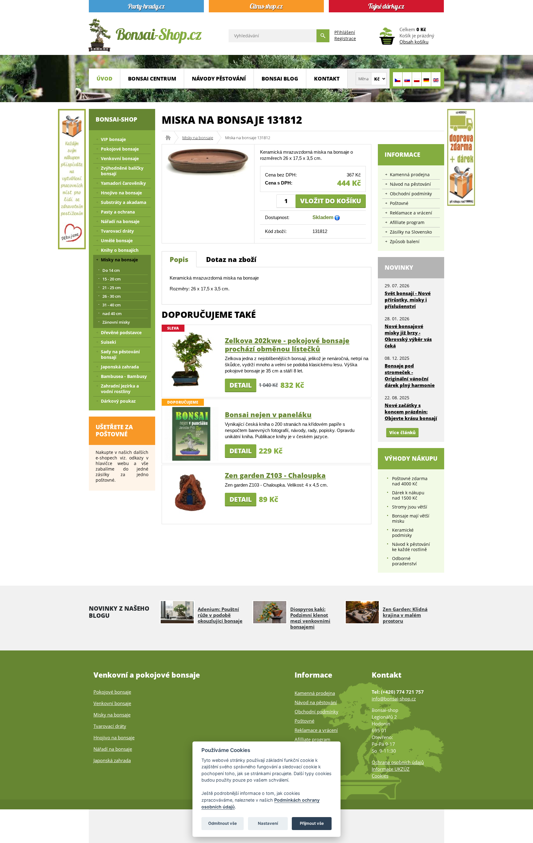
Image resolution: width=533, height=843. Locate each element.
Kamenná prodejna (410, 174)
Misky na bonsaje (197, 137)
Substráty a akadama (123, 202)
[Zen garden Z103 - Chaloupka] (191, 493)
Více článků (402, 432)
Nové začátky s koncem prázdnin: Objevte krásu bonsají (411, 411)
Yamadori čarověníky (123, 183)
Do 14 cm (111, 270)
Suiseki (108, 342)
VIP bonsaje (113, 139)
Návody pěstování (219, 78)
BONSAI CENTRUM (152, 78)
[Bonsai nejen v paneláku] (191, 433)
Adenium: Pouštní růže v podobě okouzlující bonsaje (220, 615)
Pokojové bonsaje (120, 149)
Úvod (104, 78)
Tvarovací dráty (117, 231)
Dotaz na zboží (231, 259)
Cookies (380, 776)
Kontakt (327, 78)
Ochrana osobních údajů (398, 762)
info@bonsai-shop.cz (394, 699)
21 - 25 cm (111, 287)
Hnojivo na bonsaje (121, 193)
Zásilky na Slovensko (411, 232)
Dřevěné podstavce (121, 332)
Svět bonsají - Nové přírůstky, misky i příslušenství (408, 299)
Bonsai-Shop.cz (170, 137)
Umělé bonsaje (117, 240)
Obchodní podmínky (411, 194)
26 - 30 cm (111, 296)
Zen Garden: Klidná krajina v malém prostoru (405, 615)
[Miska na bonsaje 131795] (208, 160)
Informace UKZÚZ (391, 769)
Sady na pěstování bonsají (120, 354)
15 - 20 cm (111, 279)
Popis (179, 259)
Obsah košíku (413, 42)
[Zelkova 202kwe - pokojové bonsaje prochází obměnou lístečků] (191, 359)
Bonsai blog (280, 78)
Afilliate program (407, 222)
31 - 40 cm (111, 305)
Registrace (345, 38)
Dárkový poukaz (118, 401)
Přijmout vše (312, 823)
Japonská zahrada (120, 367)
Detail (240, 385)
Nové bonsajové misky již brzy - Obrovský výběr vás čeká (408, 336)
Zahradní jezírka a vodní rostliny (120, 388)
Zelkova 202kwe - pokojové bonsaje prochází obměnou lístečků (287, 344)
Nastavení (268, 823)
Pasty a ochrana (118, 212)
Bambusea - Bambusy (124, 376)
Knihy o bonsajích (119, 250)
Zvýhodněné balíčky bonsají (122, 170)
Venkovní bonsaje (120, 158)
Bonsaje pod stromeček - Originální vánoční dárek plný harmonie (410, 375)
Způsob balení (404, 241)
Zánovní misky (116, 322)
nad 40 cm (112, 313)
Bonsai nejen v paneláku (268, 414)
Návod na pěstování (410, 184)
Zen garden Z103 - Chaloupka (275, 475)
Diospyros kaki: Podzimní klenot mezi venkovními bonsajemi (310, 618)
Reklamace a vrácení (411, 213)
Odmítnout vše (222, 823)
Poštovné (399, 203)
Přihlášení (344, 32)
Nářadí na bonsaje (120, 221)
